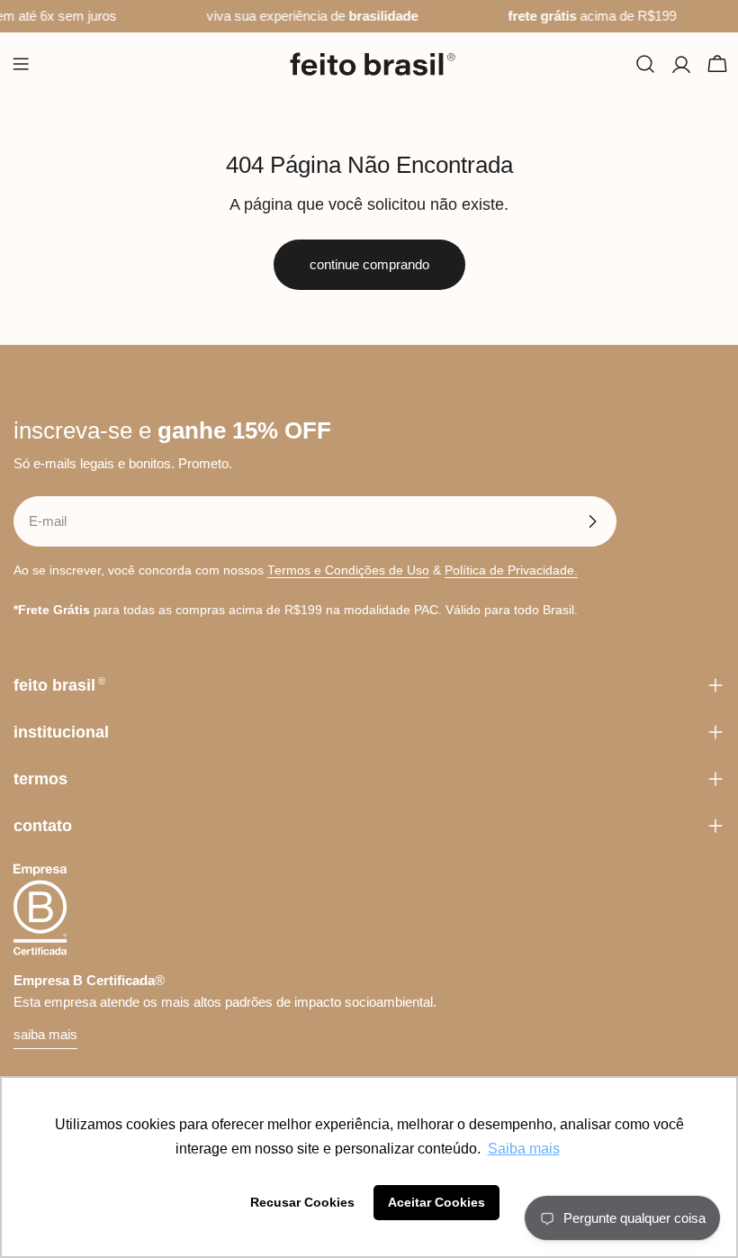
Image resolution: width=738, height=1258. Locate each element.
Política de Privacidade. (511, 570)
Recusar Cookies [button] (302, 1202)
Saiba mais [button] (524, 1148)
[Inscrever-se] (592, 521)
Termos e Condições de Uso (348, 570)
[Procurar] (645, 64)
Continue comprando (369, 264)
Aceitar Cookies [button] (436, 1202)
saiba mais (45, 1034)
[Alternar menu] (21, 64)
